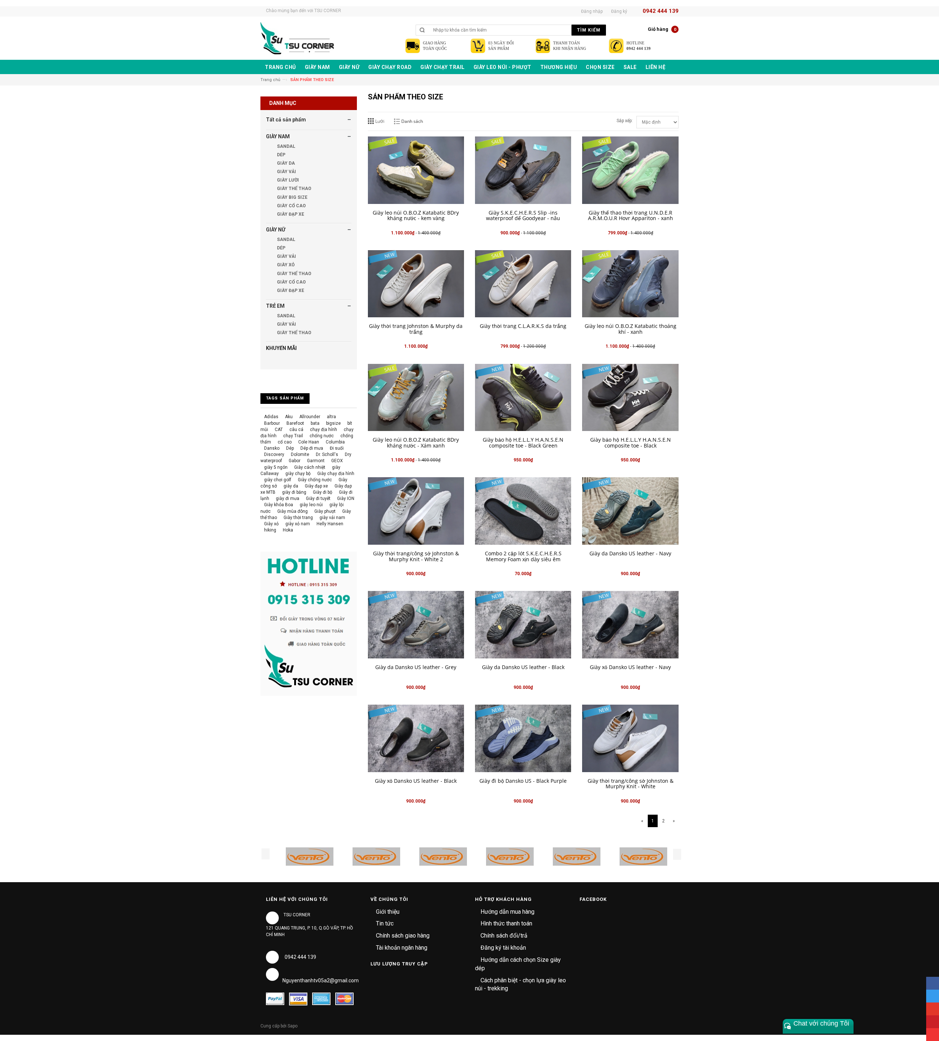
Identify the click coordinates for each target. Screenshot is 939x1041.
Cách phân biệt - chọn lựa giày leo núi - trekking (520, 984)
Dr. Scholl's (327, 454)
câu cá (296, 429)
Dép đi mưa (311, 448)
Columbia (335, 442)
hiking (270, 530)
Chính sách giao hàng (403, 935)
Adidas (271, 416)
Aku (289, 416)
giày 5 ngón (276, 467)
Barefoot (295, 423)
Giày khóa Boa (278, 504)
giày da (291, 486)
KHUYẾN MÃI (281, 348)
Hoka (288, 530)
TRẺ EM (275, 306)
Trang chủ (270, 79)
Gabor (294, 460)
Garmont (316, 460)
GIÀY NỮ (275, 230)
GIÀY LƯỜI (287, 180)
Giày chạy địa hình (335, 473)
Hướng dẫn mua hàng (507, 911)
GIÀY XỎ (285, 264)
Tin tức (385, 923)
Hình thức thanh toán (506, 923)
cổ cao (285, 442)
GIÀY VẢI (286, 171)
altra (331, 416)
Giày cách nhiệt (309, 467)
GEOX (337, 460)
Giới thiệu (387, 911)
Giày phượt (325, 511)
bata (315, 423)
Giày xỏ (271, 523)
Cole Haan (308, 442)
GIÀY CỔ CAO (291, 205)
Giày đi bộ (322, 492)
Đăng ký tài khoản (503, 947)
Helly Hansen (330, 523)
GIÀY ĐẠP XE (290, 214)
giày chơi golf (277, 479)
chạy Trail (293, 435)
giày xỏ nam (297, 523)
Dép (290, 448)
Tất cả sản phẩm (286, 120)
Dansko (271, 448)
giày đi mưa (287, 498)
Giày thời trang (298, 517)
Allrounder (309, 416)
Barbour (272, 423)
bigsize (333, 423)
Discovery (274, 454)
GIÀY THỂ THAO (293, 188)
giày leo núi (311, 504)
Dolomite (300, 454)
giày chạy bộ (298, 473)
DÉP (280, 154)
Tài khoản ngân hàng (401, 947)
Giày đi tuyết (318, 498)
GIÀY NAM (278, 136)
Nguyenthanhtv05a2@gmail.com (320, 980)
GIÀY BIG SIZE (291, 197)
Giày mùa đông (292, 511)
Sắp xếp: (625, 120)
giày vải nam (332, 517)
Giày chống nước (315, 479)
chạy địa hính (323, 429)
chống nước (322, 435)
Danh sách (412, 121)
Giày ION (345, 498)
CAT (279, 429)
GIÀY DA (285, 163)
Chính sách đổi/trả (504, 935)
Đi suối (337, 448)
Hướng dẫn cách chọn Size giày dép (518, 964)
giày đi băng (294, 492)
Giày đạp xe (316, 486)
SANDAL (285, 146)
